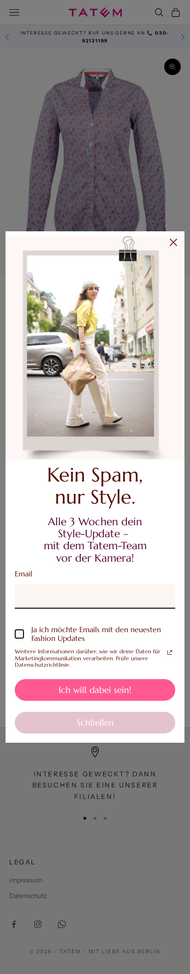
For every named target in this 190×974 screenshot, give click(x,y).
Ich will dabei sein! (95, 689)
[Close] (173, 242)
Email (23, 573)
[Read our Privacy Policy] (169, 652)
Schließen (95, 722)
